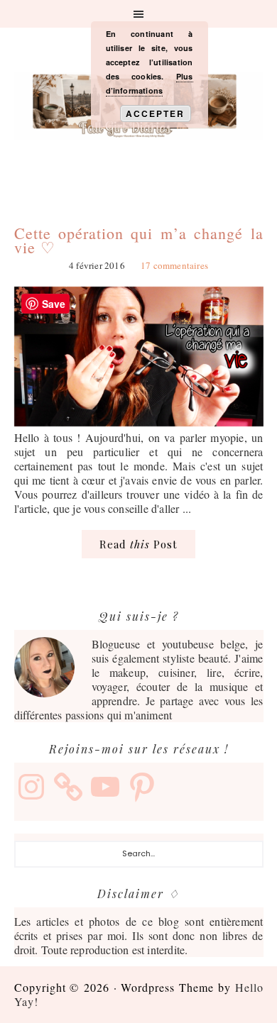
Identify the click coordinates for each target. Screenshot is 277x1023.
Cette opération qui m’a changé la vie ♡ (139, 240)
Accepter (155, 113)
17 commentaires (174, 265)
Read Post (138, 544)
